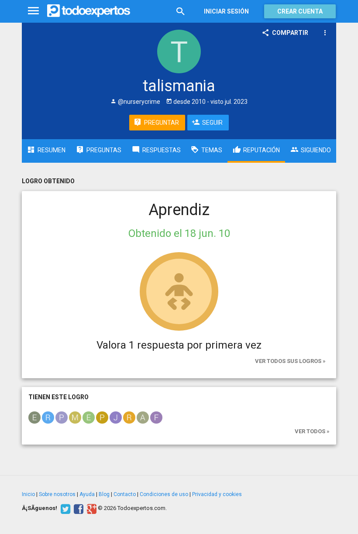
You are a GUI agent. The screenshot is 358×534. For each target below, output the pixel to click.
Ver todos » (312, 431)
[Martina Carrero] (75, 417)
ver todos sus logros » (290, 361)
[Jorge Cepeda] (116, 417)
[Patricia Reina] (102, 417)
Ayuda (87, 494)
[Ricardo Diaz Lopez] (48, 417)
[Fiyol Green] (156, 417)
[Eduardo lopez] (34, 417)
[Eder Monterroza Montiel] (89, 417)
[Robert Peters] (129, 417)
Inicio (28, 494)
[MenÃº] (33, 11)
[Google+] (90, 508)
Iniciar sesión (226, 11)
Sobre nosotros (57, 494)
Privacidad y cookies (217, 494)
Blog (104, 494)
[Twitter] (64, 508)
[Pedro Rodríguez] (61, 417)
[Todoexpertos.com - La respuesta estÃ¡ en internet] (89, 11)
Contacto (125, 494)
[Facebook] (77, 508)
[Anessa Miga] (143, 417)
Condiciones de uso (164, 494)
